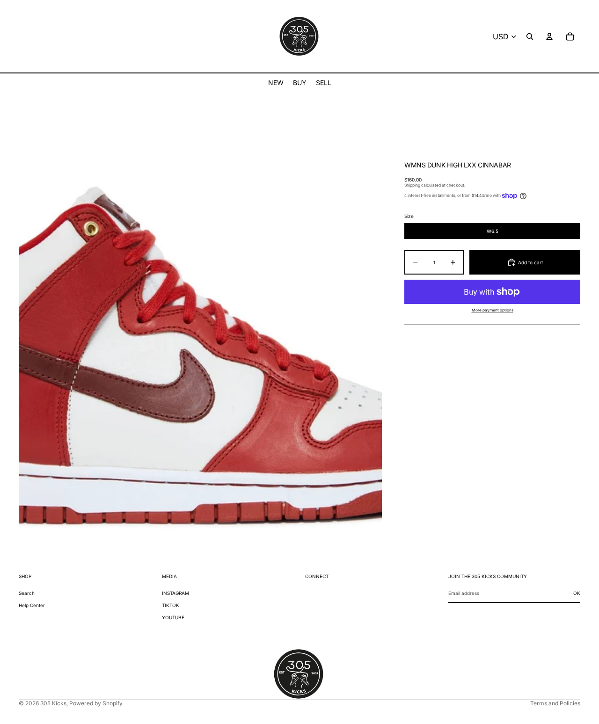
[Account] (549, 36)
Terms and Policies (555, 703)
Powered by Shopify (96, 703)
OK (576, 593)
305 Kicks (53, 703)
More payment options (492, 310)
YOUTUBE (173, 617)
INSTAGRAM (175, 593)
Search (27, 593)
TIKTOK (170, 605)
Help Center (32, 605)
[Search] (529, 36)
